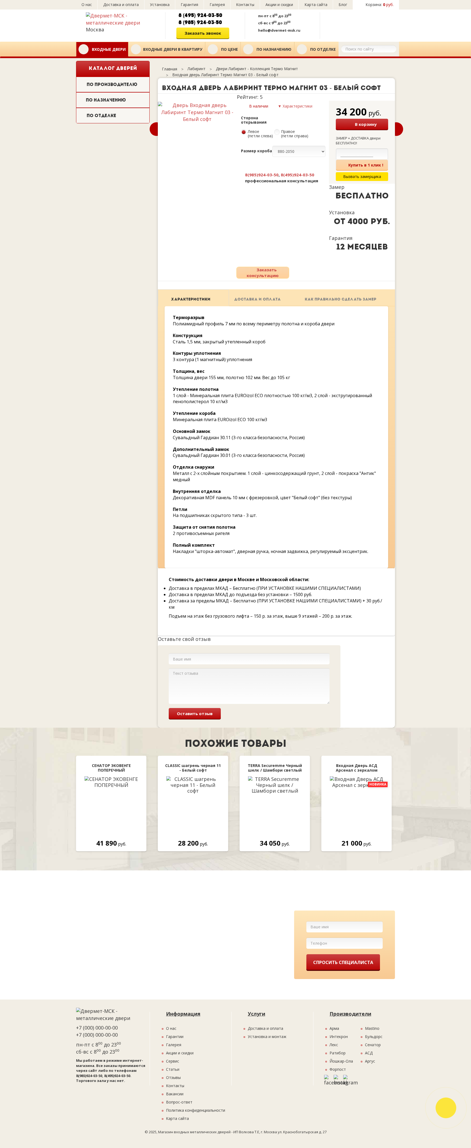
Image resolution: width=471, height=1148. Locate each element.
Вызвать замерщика (357, 23)
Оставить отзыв (195, 713)
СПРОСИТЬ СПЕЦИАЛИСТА (343, 962)
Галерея (217, 4)
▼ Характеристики (295, 106)
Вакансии (174, 1093)
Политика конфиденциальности (195, 1110)
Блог (343, 4)
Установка (160, 4)
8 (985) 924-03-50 (200, 22)
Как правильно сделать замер (340, 299)
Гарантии (174, 1036)
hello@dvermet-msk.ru (279, 30)
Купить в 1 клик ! (365, 165)
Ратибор (338, 1052)
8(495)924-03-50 (297, 174)
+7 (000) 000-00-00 (97, 1027)
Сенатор (373, 1044)
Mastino (372, 1028)
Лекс (334, 1044)
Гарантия (189, 4)
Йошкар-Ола (341, 1061)
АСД (369, 1052)
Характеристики (190, 299)
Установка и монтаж (267, 1036)
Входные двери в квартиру (172, 49)
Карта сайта (315, 4)
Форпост (338, 1069)
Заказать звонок (203, 33)
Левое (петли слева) (260, 134)
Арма (334, 1028)
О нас (86, 4)
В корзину (366, 124)
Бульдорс (373, 1036)
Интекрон (339, 1036)
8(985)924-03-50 (262, 174)
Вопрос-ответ (179, 1102)
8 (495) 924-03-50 (200, 15)
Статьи (172, 1069)
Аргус (370, 1061)
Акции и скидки (279, 4)
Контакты (245, 4)
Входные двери (108, 49)
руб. (380, 4)
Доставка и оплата (121, 4)
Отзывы (173, 1077)
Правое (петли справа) (294, 134)
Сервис (172, 1061)
